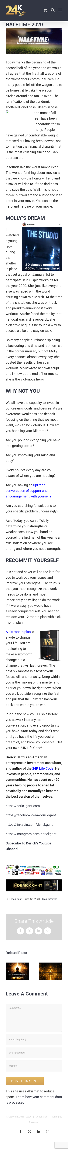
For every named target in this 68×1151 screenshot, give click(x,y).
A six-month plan (18, 632)
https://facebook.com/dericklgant (31, 815)
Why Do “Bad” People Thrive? (17, 971)
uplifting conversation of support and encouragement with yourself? (28, 490)
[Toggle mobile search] (53, 10)
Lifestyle (52, 899)
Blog (44, 899)
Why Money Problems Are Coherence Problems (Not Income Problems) (50, 971)
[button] (8, 971)
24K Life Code (42, 768)
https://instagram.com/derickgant (31, 834)
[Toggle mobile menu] (60, 10)
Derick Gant (15, 899)
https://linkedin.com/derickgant (29, 824)
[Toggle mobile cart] (45, 10)
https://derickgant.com (23, 806)
